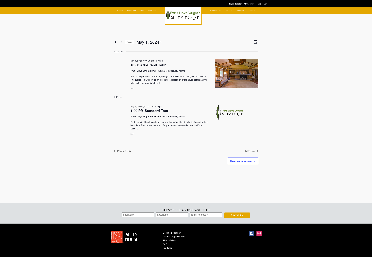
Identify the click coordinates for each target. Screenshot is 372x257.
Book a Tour (131, 10)
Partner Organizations (174, 236)
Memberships (215, 10)
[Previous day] (115, 42)
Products (167, 248)
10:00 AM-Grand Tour (148, 64)
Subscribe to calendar (241, 160)
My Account (249, 4)
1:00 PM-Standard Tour (149, 110)
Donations (152, 10)
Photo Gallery (170, 240)
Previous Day (124, 151)
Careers (252, 10)
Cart (265, 4)
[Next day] (121, 42)
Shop (259, 4)
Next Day (250, 151)
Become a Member (172, 232)
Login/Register (235, 4)
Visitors (120, 10)
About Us (228, 10)
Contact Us (240, 10)
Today (129, 42)
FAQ (165, 244)
